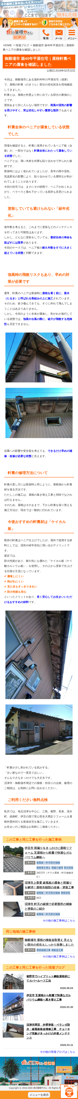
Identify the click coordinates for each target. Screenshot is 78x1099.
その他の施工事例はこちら (59, 920)
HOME (7, 45)
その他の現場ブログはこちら (57, 1051)
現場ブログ (22, 45)
